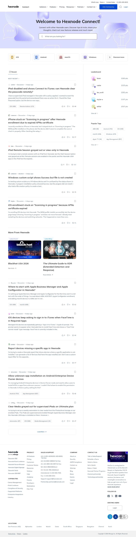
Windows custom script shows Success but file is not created (40, 177)
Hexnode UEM (12, 458)
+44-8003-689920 (51, 461)
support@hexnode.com (51, 479)
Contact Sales (110, 2)
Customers (30, 462)
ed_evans (14, 372)
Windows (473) (111, 134)
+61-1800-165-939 (51, 464)
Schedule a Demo (93, 459)
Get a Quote (92, 465)
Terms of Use (12, 534)
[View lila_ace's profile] (9, 283)
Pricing (61, 7)
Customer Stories (32, 465)
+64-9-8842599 (49, 467)
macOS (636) (24, 304)
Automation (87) (15, 421)
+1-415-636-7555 (51, 473)
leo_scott (100, 92)
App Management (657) (30, 393)
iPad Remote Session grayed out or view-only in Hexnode (38, 150)
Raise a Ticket (92, 468)
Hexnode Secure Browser (16, 464)
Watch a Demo (92, 462)
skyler (13, 201)
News (72, 474)
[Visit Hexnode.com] (14, 6)
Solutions (43, 7)
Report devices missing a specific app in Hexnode (34, 348)
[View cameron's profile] (9, 116)
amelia (13, 344)
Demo (102, 2)
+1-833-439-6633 (122, 2)
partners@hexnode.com (53, 482)
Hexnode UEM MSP (14, 473)
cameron (13, 115)
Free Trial (30, 489)
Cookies (25, 534)
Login (126, 7)
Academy (30, 477)
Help (28, 474)
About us (73, 456)
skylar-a (100, 99)
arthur (99, 106)
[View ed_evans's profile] (9, 372)
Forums (29, 480)
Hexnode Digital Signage (16, 467)
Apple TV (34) (97, 139)
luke (12, 146)
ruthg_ (13, 403)
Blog (71, 471)
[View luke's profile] (9, 146)
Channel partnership (94, 474)
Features (53, 7)
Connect (25, 7)
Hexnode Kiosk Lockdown (16, 461)
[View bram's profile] (9, 314)
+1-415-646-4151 (48, 476)
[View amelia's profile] (9, 344)
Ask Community (108, 7)
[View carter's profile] (9, 85)
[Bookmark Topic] (75, 85)
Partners (80, 7)
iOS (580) (13, 106)
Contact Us (91, 7)
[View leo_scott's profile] (93, 92)
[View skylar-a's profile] (93, 99)
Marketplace (31, 486)
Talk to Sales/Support (95, 456)
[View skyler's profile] (9, 201)
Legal (71, 483)
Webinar (29, 471)
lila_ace (13, 283)
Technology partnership (95, 477)
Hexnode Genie (13, 470)
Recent (14, 72)
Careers (72, 480)
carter (13, 85)
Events (72, 477)
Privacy (19, 534)
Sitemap (73, 468)
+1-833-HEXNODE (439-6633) (52, 457)
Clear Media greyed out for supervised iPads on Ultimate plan (41, 406)
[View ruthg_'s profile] (9, 403)
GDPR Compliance (76, 462)
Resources (70, 7)
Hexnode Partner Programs (96, 471)
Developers (30, 483)
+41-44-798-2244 (50, 470)
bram (12, 314)
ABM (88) (96, 129)
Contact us (73, 465)
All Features (31, 456)
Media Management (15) (42, 421)
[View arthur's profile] (93, 106)
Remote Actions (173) (27, 106)
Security (72, 459)
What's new (95, 2)
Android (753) (14, 393)
